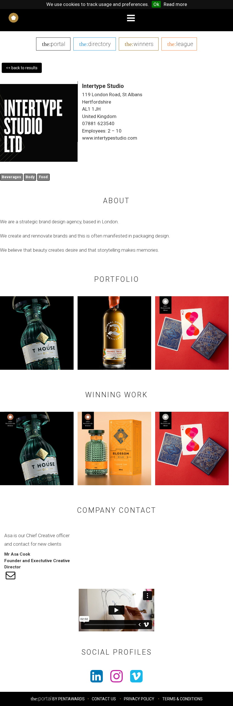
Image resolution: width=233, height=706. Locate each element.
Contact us (104, 699)
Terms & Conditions (182, 699)
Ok (156, 4)
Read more (175, 4)
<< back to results (22, 68)
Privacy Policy (139, 699)
